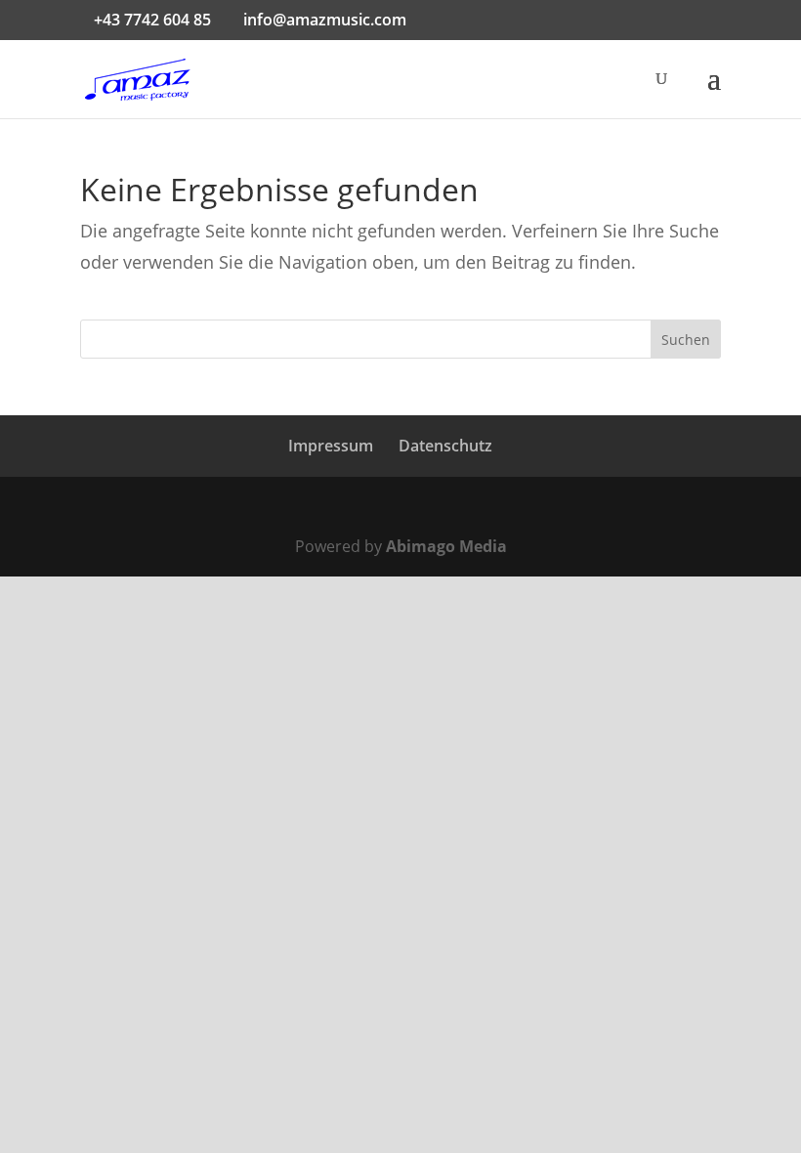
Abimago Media (446, 546)
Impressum (330, 445)
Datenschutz (445, 445)
